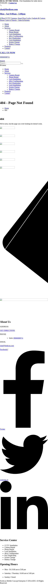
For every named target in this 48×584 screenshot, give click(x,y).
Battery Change (14, 44)
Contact (7, 48)
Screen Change (14, 42)
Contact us (13, 3)
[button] (2, 61)
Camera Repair (14, 30)
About (6, 26)
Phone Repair (14, 32)
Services (7, 28)
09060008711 (18, 338)
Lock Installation (15, 34)
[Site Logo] (24, 20)
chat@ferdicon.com (7, 346)
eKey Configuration (16, 36)
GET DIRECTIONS (7, 330)
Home (6, 24)
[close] (1, 5)
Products (7, 46)
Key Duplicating (15, 38)
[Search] (22, 63)
